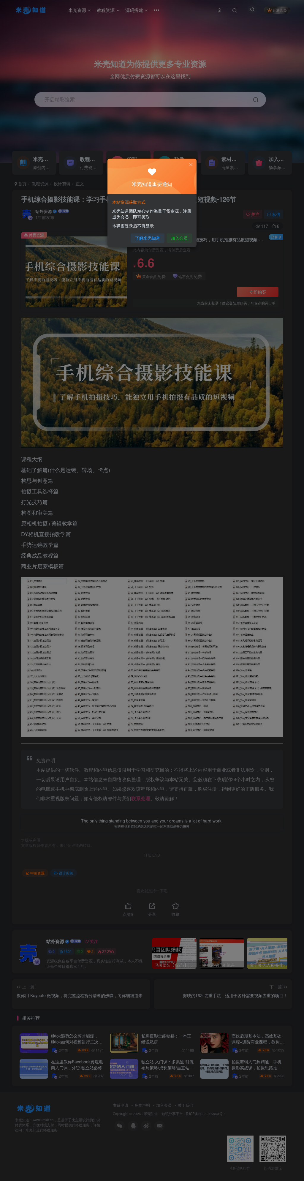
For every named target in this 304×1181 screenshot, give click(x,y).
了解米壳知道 (147, 238)
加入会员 (179, 238)
